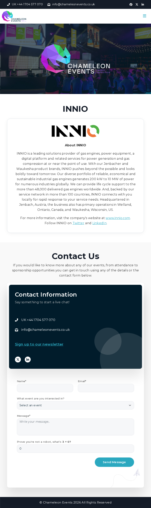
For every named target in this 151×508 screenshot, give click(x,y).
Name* (21, 381)
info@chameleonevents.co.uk (73, 4)
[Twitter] (18, 359)
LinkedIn (99, 223)
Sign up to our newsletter (39, 344)
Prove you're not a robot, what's (44, 441)
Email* (82, 381)
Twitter (78, 223)
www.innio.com (118, 218)
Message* (23, 415)
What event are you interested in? (40, 398)
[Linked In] (28, 359)
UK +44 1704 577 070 (27, 4)
